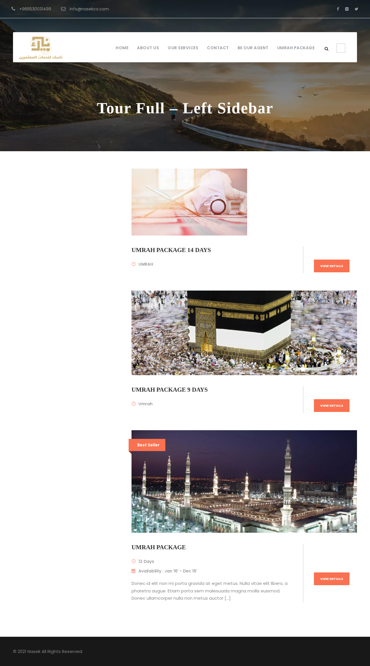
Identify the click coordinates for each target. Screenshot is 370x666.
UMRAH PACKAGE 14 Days (171, 250)
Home (122, 48)
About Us (148, 48)
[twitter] (356, 9)
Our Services (183, 48)
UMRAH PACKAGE (296, 48)
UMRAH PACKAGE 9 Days (170, 389)
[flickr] (347, 9)
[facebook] (338, 9)
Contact (218, 48)
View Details (331, 266)
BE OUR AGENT (253, 48)
